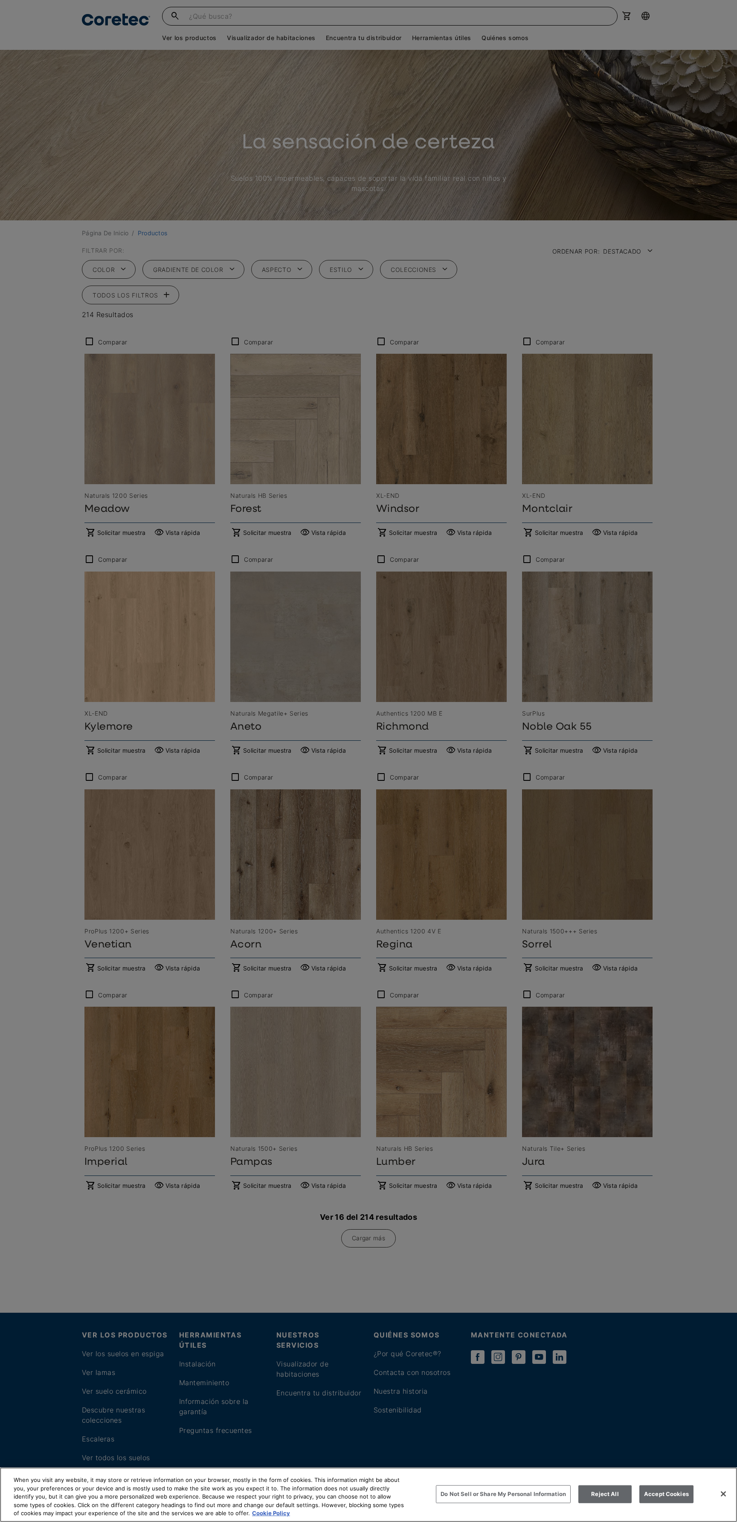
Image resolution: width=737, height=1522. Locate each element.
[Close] (723, 1493)
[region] (368, 1494)
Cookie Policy (271, 1513)
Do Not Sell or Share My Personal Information (503, 1493)
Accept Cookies (666, 1493)
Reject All (604, 1493)
